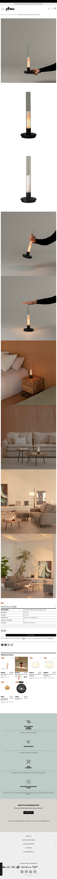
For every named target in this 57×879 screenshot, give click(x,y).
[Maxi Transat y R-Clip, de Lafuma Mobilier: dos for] (10, 826)
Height (2, 677)
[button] (55, 606)
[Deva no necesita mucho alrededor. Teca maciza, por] (47, 826)
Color (16, 676)
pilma (10, 8)
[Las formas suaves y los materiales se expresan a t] (37, 826)
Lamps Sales (14, 14)
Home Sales (7, 14)
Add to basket (31, 635)
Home (2, 14)
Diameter (31, 678)
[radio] (5, 677)
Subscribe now (28, 812)
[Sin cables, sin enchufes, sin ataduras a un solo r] (28, 826)
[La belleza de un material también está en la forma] (19, 826)
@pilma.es (46, 821)
